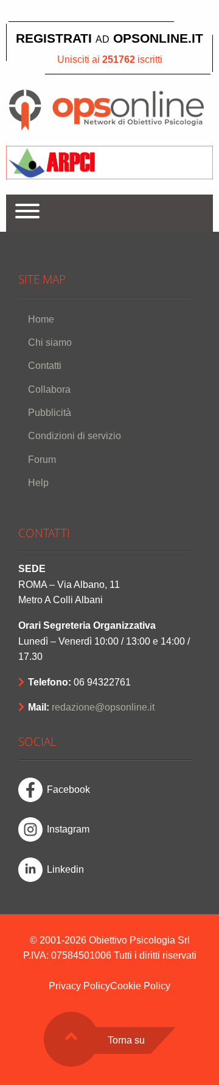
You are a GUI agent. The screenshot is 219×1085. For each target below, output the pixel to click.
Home (41, 319)
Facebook (68, 789)
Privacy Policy (79, 986)
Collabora (49, 389)
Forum (42, 459)
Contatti (44, 365)
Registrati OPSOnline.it (109, 38)
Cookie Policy (140, 986)
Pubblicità (49, 412)
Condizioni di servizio (74, 436)
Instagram (68, 829)
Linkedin (65, 869)
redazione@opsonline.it (103, 707)
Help (38, 483)
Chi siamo (50, 342)
